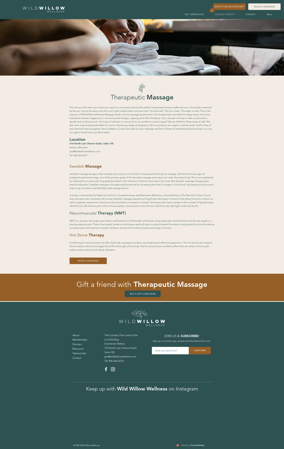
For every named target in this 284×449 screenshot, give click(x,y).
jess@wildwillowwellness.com (85, 151)
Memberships (79, 339)
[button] (211, 9)
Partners (77, 344)
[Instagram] (113, 369)
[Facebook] (106, 369)
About (75, 335)
